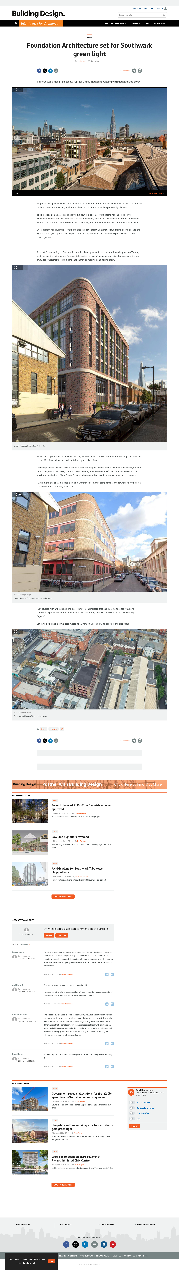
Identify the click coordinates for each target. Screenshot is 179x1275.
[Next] (162, 138)
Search (164, 15)
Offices (43, 729)
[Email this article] (56, 70)
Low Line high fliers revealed (70, 837)
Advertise (143, 1256)
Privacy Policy (103, 1256)
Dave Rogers (81, 813)
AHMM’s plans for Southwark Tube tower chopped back (78, 870)
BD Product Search (146, 1224)
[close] (142, 65)
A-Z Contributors (106, 1224)
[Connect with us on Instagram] (104, 1244)
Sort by (15, 944)
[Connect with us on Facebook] (66, 1244)
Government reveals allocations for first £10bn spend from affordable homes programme (82, 1095)
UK (62, 729)
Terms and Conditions (66, 1256)
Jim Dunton (82, 61)
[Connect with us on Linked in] (85, 1244)
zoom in (20, 89)
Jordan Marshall (81, 876)
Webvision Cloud (95, 1265)
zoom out (25, 89)
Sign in (109, 65)
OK (51, 1261)
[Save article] (139, 70)
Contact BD (129, 1256)
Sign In (159, 8)
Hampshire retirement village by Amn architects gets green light (82, 1127)
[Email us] (94, 1244)
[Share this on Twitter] (44, 70)
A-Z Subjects (66, 1224)
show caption (155, 193)
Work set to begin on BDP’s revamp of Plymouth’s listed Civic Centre (76, 1158)
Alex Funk (78, 1133)
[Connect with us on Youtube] (112, 1244)
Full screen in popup (15, 90)
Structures (54, 729)
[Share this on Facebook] (39, 70)
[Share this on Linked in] (50, 70)
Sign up (134, 1126)
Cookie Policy (86, 1256)
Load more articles (63, 896)
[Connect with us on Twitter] (75, 1244)
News (89, 37)
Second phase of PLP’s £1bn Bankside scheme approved (81, 807)
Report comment (67, 974)
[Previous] (17, 138)
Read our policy (30, 1263)
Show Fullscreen (15, 267)
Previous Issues (23, 1224)
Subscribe (148, 8)
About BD (117, 1256)
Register (137, 8)
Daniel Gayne (79, 1101)
